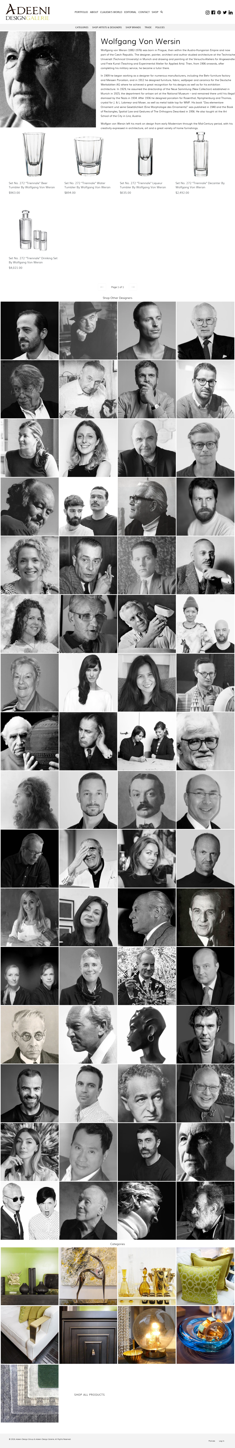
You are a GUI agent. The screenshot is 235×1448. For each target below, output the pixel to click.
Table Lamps (146, 1338)
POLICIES (160, 27)
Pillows (205, 1276)
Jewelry (205, 1329)
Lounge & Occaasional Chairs (29, 1336)
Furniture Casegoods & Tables (88, 1325)
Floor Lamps (146, 1335)
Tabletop (146, 1259)
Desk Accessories (29, 1274)
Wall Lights (146, 1342)
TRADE (148, 27)
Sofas (29, 1340)
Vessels (29, 1278)
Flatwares (146, 1274)
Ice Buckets (146, 1285)
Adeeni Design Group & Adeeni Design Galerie (35, 1439)
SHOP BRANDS (133, 27)
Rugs (29, 1395)
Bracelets (205, 1333)
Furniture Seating (29, 1329)
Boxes (29, 1267)
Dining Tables (87, 1336)
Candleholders (29, 1270)
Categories (81, 27)
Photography (88, 1278)
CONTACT (144, 12)
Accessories (29, 1256)
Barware (146, 1267)
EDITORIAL (130, 12)
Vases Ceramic (29, 1289)
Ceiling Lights (146, 1331)
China (146, 1263)
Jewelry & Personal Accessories (205, 1325)
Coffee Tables (87, 1340)
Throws (205, 1280)
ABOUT (94, 12)
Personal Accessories (205, 1344)
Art (88, 1267)
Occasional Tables (88, 1344)
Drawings (87, 1270)
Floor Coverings (29, 1391)
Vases (29, 1282)
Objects (29, 1285)
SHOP (155, 12)
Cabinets (88, 1333)
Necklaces (205, 1340)
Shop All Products (89, 1394)
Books (29, 1263)
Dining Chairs (29, 1333)
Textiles (205, 1272)
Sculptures (88, 1282)
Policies (212, 1441)
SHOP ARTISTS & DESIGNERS (107, 27)
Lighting (146, 1327)
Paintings (88, 1274)
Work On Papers (88, 1285)
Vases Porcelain (29, 1296)
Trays (146, 1293)
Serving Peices (146, 1289)
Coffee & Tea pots (146, 1278)
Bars (87, 1329)
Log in (221, 1441)
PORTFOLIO (81, 12)
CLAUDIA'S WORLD (111, 12)
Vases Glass (29, 1293)
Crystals (146, 1270)
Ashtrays (29, 1259)
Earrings (205, 1336)
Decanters (146, 1282)
